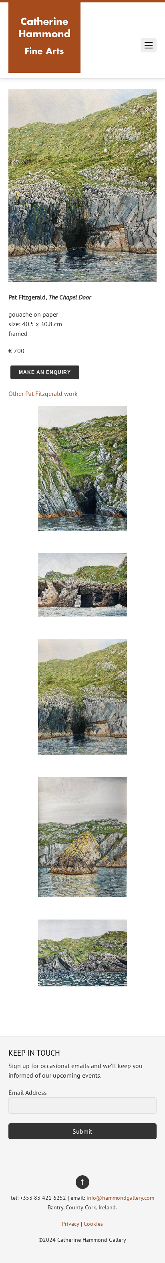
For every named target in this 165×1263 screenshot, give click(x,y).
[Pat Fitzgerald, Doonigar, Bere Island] (82, 984)
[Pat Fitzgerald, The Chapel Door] (82, 752)
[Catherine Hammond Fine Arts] (44, 63)
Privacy (70, 1223)
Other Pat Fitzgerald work (43, 394)
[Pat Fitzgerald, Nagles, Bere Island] (82, 528)
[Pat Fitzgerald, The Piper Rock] (82, 895)
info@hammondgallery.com (120, 1197)
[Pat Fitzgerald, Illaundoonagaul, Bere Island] (82, 614)
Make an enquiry (45, 372)
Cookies (93, 1223)
